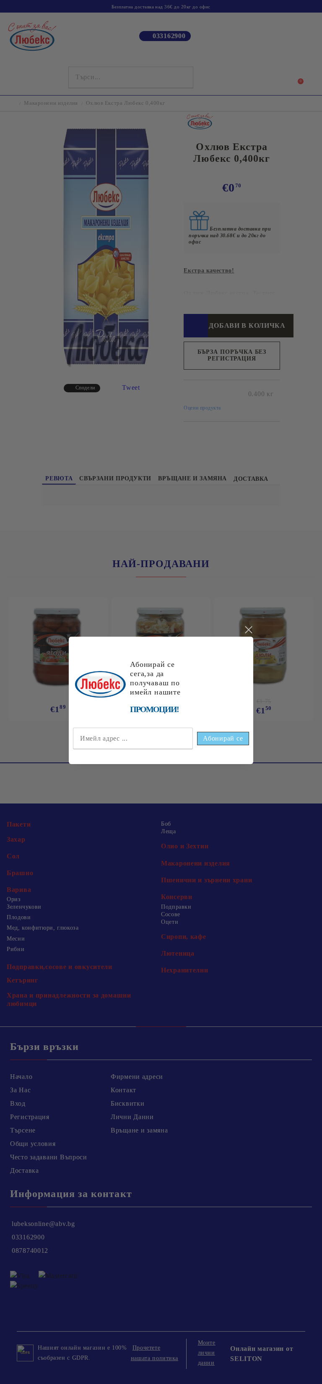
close (248, 630)
